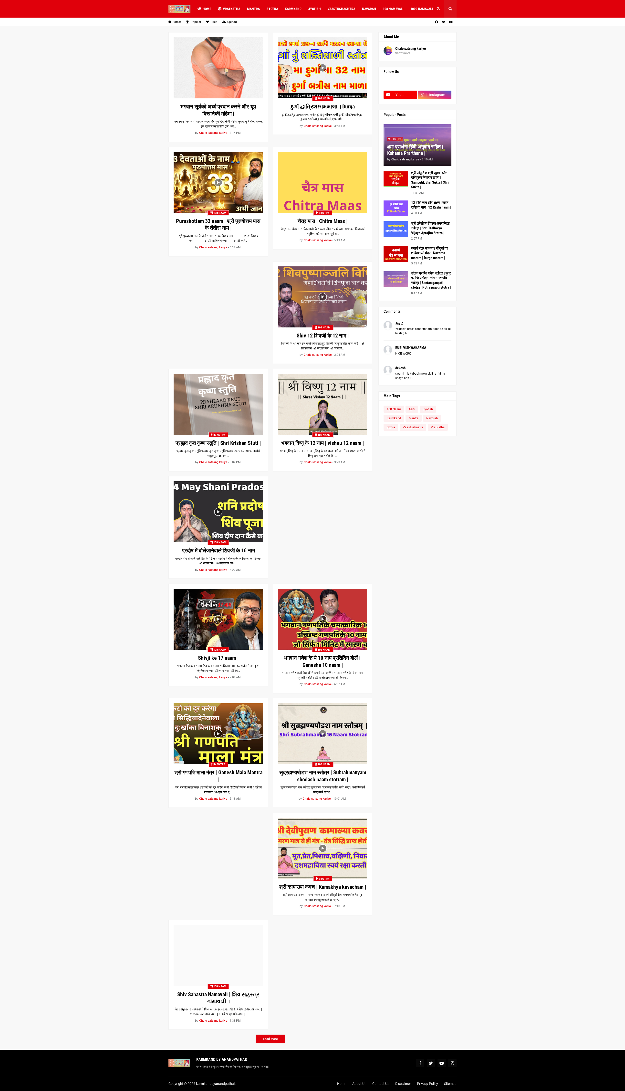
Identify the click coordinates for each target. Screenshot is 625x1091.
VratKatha (438, 427)
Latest (177, 22)
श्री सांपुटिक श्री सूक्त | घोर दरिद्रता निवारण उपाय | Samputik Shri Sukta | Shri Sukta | (430, 180)
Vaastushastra (413, 427)
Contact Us (380, 1084)
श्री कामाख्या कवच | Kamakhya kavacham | (322, 887)
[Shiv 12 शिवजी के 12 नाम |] (322, 296)
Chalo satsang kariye (410, 48)
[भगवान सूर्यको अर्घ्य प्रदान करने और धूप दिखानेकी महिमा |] (218, 67)
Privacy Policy (427, 1084)
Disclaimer (403, 1084)
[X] (435, 85)
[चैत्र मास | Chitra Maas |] (322, 182)
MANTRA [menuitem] (253, 9)
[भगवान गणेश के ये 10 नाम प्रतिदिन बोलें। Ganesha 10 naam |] (322, 619)
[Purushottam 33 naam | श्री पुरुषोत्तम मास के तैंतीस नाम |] (218, 182)
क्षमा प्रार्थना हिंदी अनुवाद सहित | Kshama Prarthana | (415, 150)
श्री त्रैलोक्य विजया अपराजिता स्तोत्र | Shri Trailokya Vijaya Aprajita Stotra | (430, 228)
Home (341, 1084)
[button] (438, 9)
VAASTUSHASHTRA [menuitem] (341, 9)
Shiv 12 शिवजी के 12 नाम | (323, 336)
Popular (196, 22)
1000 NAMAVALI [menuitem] (421, 9)
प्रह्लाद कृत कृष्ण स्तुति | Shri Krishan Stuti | (218, 443)
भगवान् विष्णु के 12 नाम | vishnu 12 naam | (322, 443)
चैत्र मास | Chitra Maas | (323, 221)
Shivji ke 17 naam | (218, 658)
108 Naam (394, 409)
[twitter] (443, 22)
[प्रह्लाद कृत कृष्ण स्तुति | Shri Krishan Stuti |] (218, 404)
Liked (213, 22)
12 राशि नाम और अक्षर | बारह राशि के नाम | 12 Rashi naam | (431, 205)
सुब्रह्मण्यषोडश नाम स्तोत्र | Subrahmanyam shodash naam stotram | (322, 776)
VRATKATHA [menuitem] (231, 9)
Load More (270, 1039)
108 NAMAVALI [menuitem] (393, 9)
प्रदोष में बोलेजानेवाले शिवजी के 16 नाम (218, 550)
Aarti (412, 409)
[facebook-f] (420, 1063)
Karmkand (394, 418)
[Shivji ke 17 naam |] (218, 619)
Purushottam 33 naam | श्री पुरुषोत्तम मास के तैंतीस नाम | (218, 224)
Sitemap (450, 1084)
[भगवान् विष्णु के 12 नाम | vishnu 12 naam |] (322, 404)
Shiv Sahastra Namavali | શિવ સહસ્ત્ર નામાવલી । (218, 998)
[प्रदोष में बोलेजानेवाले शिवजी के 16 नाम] (218, 511)
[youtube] (451, 22)
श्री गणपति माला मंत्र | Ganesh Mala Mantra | (218, 776)
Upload (232, 22)
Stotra (391, 427)
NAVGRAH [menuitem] (369, 9)
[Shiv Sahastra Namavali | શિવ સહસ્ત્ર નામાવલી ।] (218, 955)
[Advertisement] (218, 295)
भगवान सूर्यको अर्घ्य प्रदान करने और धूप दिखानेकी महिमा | (218, 110)
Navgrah (432, 418)
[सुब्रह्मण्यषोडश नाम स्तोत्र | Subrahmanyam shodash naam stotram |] (322, 733)
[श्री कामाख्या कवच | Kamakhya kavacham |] (322, 848)
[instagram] (452, 1063)
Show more (402, 53)
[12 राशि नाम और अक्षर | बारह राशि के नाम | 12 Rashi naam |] (396, 208)
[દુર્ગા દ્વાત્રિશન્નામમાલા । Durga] (322, 67)
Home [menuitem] (207, 9)
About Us (359, 1084)
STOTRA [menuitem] (272, 9)
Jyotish (428, 409)
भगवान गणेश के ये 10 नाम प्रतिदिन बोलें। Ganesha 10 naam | (322, 661)
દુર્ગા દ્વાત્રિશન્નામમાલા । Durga (323, 107)
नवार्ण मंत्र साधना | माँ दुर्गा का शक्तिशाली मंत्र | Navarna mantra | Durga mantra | (429, 253)
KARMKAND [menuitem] (293, 9)
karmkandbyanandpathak (216, 1084)
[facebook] (436, 22)
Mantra (413, 418)
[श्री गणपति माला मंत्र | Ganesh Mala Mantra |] (218, 733)
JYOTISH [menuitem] (314, 9)
